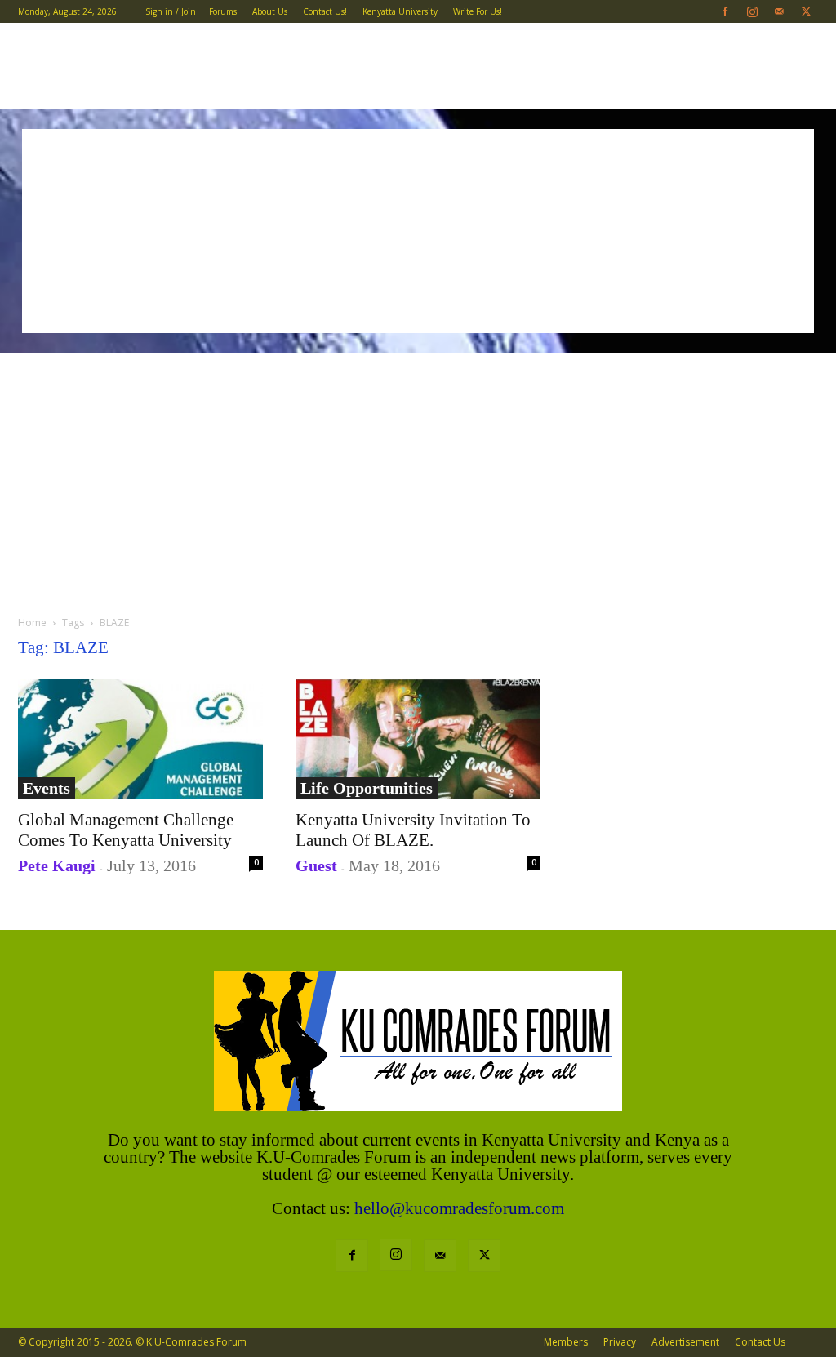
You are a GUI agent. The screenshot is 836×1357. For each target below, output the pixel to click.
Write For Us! (477, 11)
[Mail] (779, 11)
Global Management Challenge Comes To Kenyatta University (125, 830)
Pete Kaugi (57, 865)
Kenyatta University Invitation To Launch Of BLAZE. (413, 830)
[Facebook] (725, 11)
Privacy (619, 1342)
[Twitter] (806, 11)
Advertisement (685, 1342)
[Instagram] (752, 11)
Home (32, 623)
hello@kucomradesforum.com (459, 1208)
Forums (223, 11)
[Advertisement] (418, 231)
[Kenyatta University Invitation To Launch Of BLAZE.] (418, 738)
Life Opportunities (366, 788)
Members (566, 1342)
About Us (269, 11)
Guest (316, 865)
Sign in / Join (170, 11)
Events (46, 788)
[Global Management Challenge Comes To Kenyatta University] (140, 738)
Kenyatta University (400, 11)
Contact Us (760, 1342)
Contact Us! (325, 11)
